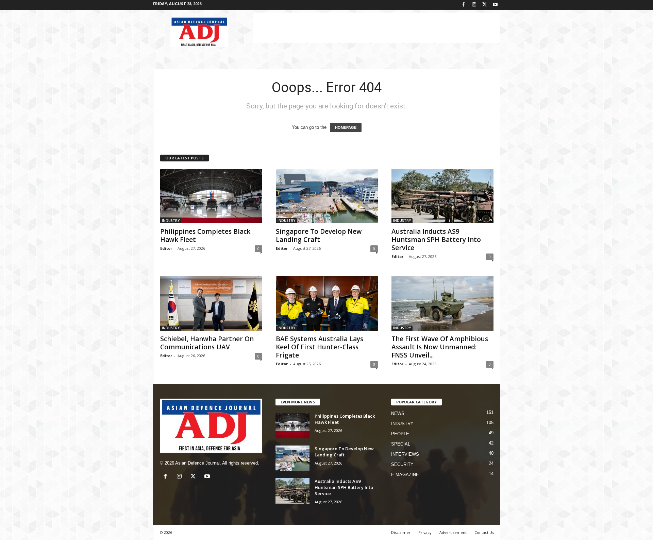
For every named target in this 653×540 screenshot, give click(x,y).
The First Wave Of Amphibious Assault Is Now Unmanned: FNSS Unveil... (439, 347)
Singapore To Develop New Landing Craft (319, 235)
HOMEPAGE (345, 127)
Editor (166, 248)
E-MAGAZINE (405, 474)
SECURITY (402, 464)
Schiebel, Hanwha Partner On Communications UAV (207, 342)
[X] (485, 5)
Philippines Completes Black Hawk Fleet (205, 235)
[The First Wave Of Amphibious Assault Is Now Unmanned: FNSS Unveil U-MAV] (442, 303)
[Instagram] (474, 5)
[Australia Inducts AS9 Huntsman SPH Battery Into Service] (442, 196)
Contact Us (484, 532)
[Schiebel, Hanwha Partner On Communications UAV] (211, 303)
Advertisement (453, 532)
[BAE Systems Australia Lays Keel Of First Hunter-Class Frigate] (327, 303)
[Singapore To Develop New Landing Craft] (327, 196)
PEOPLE (400, 433)
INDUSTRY (171, 220)
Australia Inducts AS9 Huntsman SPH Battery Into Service (436, 239)
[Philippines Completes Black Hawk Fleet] (211, 196)
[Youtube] (495, 5)
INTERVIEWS (405, 454)
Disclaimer (401, 532)
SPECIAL (400, 444)
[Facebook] (463, 5)
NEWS (397, 413)
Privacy (425, 532)
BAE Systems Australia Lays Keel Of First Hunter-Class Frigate (319, 347)
